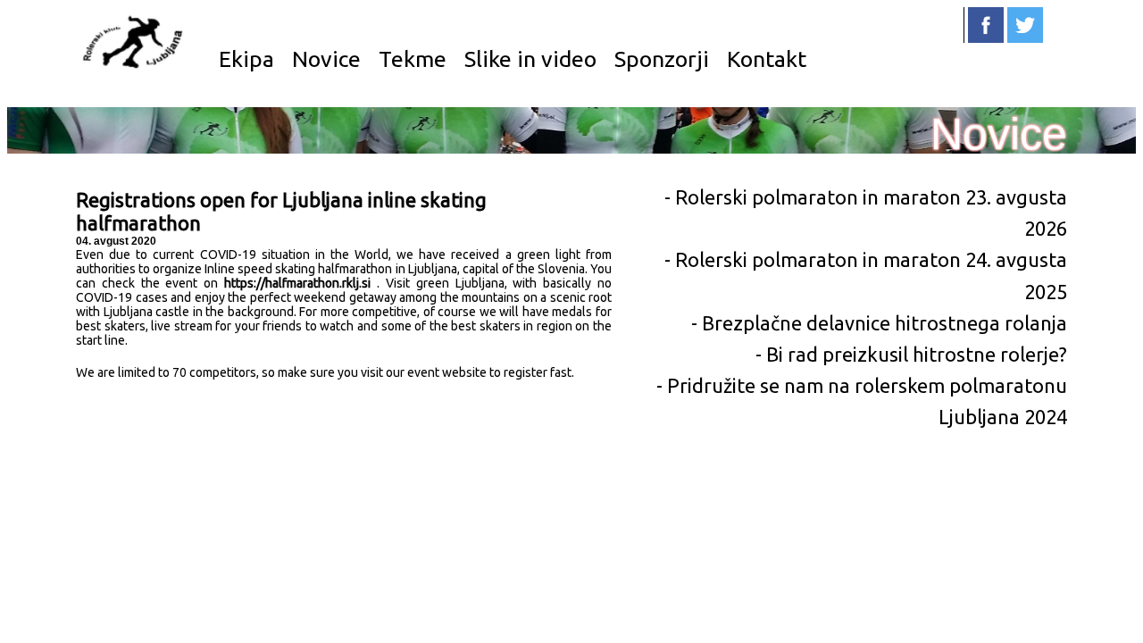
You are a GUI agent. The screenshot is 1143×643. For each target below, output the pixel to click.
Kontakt (766, 58)
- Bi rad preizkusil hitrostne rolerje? (911, 354)
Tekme (412, 58)
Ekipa (246, 58)
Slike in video (530, 58)
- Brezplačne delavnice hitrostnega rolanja (879, 323)
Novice (326, 58)
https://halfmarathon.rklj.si (297, 283)
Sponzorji (661, 58)
